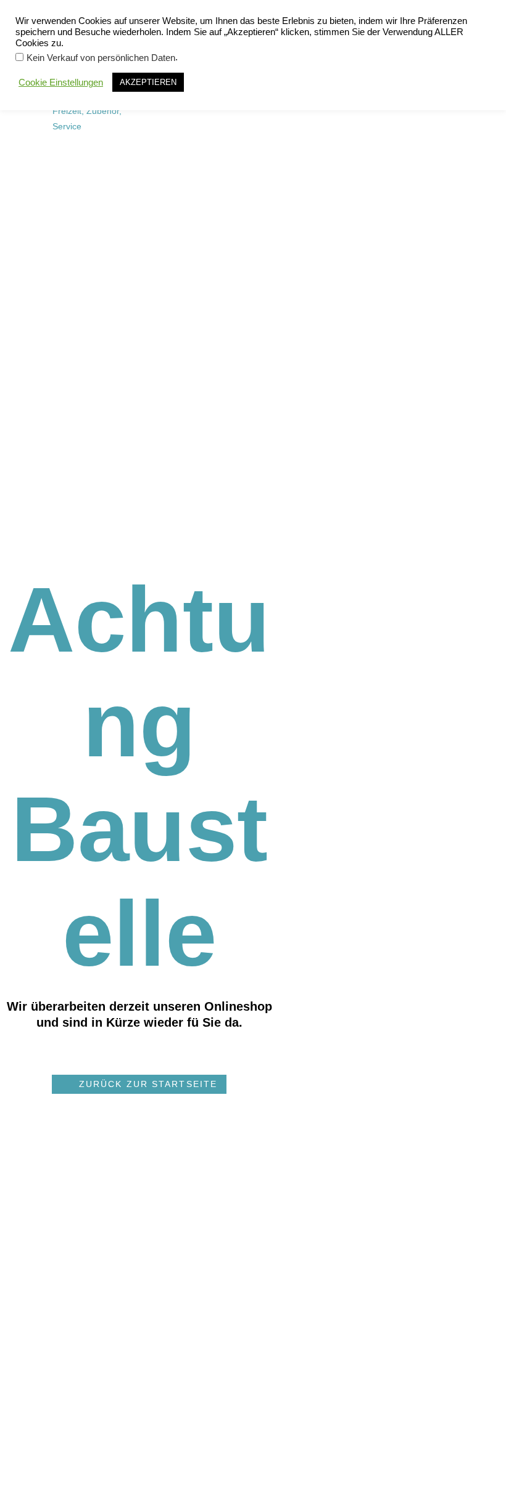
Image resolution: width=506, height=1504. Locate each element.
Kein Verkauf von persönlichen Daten (101, 58)
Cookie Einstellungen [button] (61, 82)
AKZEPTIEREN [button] (148, 82)
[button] (139, 1084)
